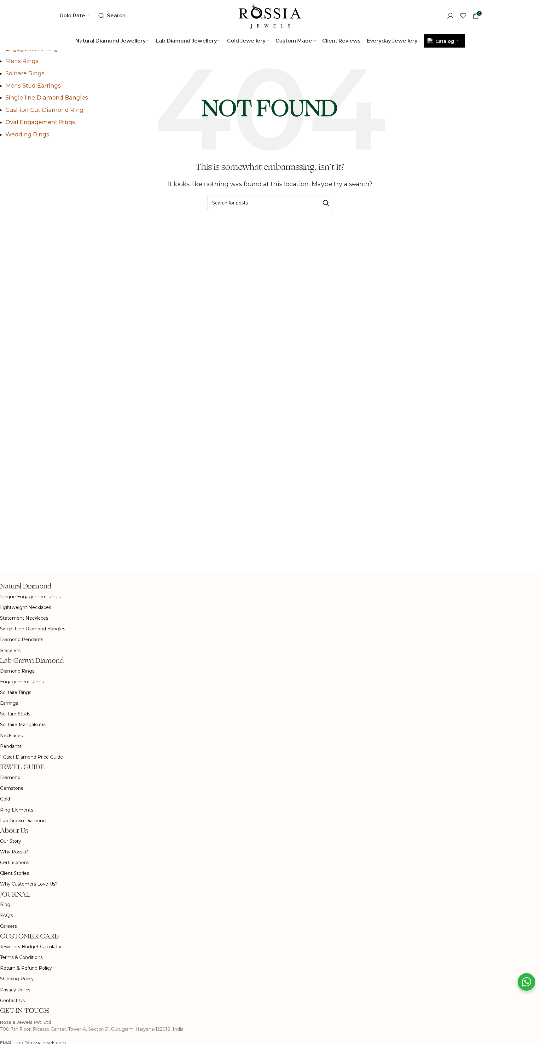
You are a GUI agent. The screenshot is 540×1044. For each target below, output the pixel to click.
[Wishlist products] (463, 15)
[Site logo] (270, 15)
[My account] (450, 15)
